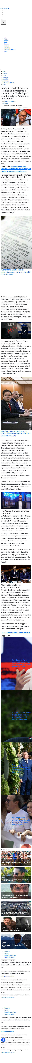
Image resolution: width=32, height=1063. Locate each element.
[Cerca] (1, 19)
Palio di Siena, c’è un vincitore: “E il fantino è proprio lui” (16, 863)
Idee (5, 38)
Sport (5, 51)
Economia (7, 48)
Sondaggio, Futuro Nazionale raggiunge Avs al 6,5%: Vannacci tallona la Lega (21, 663)
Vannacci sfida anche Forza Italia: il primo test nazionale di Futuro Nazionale (21, 715)
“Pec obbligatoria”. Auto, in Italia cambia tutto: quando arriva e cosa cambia (15, 913)
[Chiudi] (3, 22)
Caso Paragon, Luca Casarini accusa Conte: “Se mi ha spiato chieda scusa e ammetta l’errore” (16, 168)
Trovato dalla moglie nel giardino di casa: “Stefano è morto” (15, 879)
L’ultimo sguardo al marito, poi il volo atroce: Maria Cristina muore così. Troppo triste (15, 945)
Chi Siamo (7, 951)
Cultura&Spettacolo (9, 50)
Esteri (5, 42)
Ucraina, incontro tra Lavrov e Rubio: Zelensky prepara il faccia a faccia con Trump (16, 433)
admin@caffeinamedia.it (7, 976)
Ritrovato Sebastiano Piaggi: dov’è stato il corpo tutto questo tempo (15, 896)
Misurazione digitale (10, 955)
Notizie (3, 860)
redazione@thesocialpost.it (8, 997)
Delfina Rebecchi (10, 101)
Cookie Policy (12, 960)
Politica (6, 40)
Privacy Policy (4, 960)
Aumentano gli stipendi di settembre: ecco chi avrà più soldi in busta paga (15, 272)
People (3, 927)
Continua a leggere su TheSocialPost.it (16, 632)
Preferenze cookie (9, 957)
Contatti (6, 953)
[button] (3, 1040)
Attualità (6, 46)
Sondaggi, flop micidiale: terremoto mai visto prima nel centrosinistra (21, 821)
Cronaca (6, 44)
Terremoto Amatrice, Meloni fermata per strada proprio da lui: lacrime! (21, 768)
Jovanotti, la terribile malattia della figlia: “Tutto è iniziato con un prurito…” (15, 929)
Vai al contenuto (5, 9)
